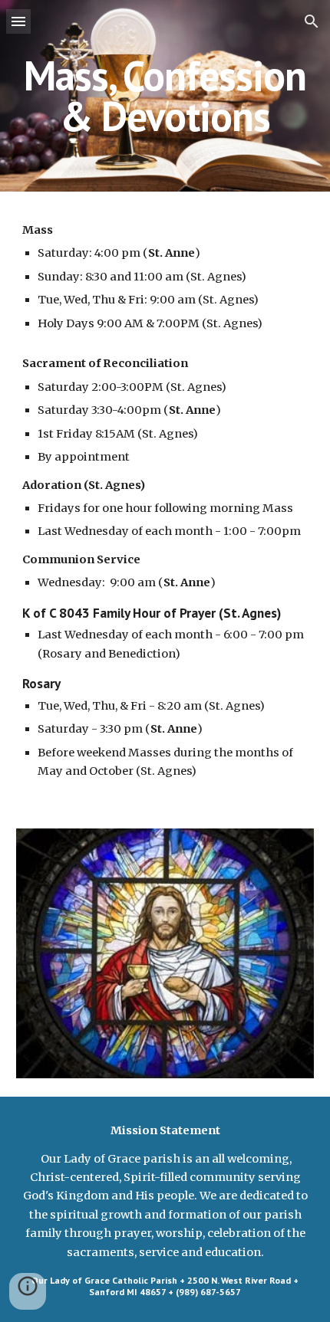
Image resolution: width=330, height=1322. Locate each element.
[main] (165, 96)
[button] (18, 21)
